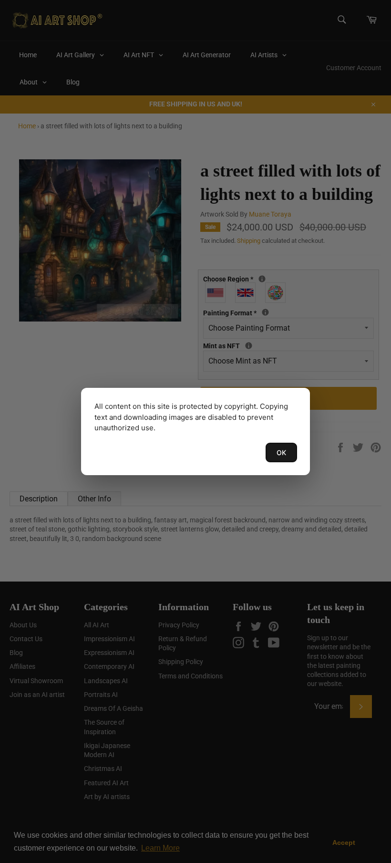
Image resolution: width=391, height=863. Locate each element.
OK (281, 452)
